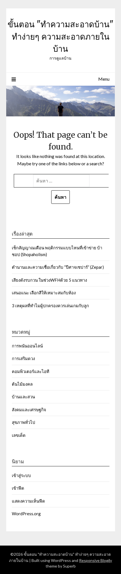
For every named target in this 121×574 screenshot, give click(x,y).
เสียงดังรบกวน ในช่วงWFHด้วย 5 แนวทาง (49, 280)
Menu (103, 79)
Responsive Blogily (95, 560)
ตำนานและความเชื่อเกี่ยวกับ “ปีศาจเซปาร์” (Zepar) (58, 267)
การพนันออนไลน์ (27, 345)
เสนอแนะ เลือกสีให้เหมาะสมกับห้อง (44, 292)
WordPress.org (26, 513)
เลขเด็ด (19, 435)
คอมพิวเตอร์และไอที (30, 371)
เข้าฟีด (18, 488)
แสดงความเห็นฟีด (28, 500)
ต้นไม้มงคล (22, 384)
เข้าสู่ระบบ (21, 475)
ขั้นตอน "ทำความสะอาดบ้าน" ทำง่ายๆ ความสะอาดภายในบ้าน (60, 36)
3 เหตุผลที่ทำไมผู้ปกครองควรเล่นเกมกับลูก (50, 305)
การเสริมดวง (24, 358)
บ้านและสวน (23, 396)
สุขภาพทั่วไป (23, 422)
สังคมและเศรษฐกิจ (29, 409)
